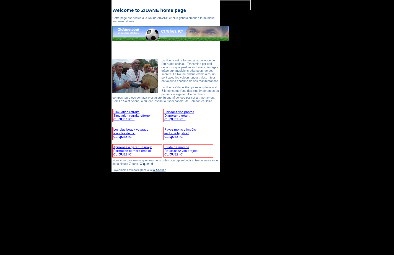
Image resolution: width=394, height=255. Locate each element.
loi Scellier (159, 170)
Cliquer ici (146, 164)
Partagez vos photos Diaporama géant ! (179, 115)
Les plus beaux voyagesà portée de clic (130, 133)
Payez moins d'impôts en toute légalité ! (180, 133)
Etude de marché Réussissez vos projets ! (181, 150)
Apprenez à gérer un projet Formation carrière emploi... (133, 150)
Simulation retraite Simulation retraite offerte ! (132, 115)
